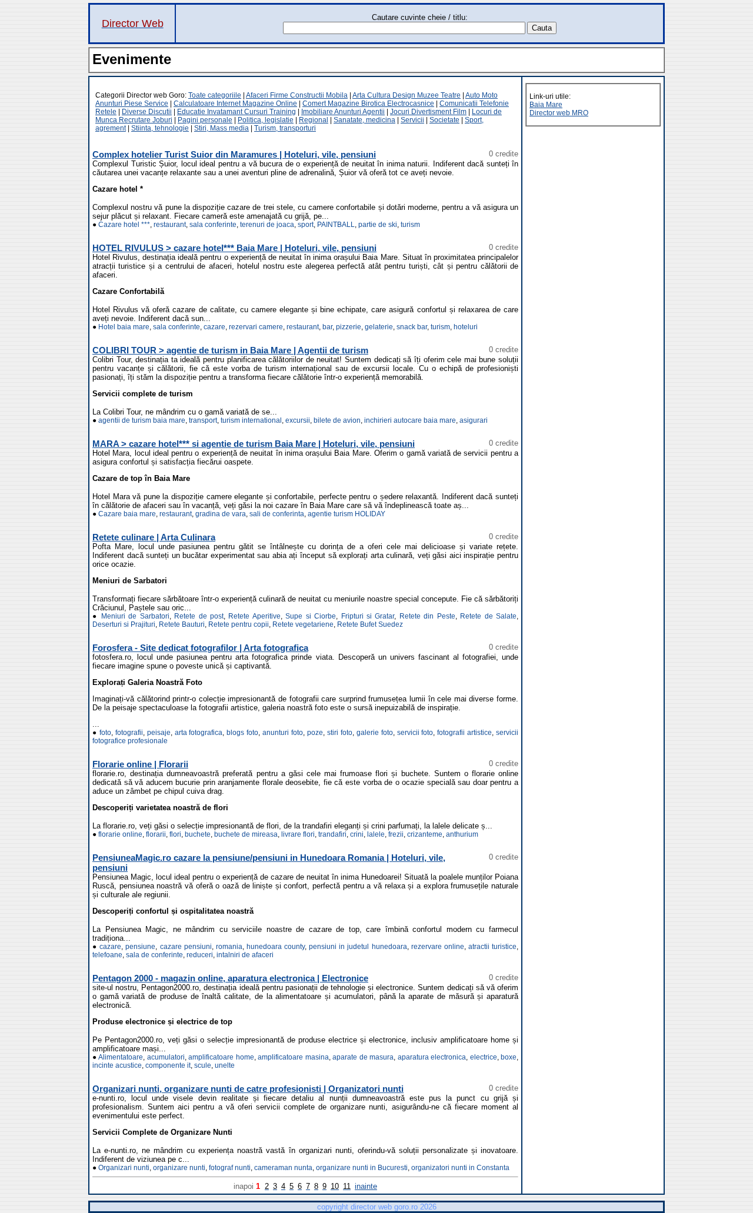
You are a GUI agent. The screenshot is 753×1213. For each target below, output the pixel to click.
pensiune (140, 947)
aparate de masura (363, 1057)
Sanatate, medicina (364, 120)
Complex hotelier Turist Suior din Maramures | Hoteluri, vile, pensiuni (234, 154)
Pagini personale (205, 120)
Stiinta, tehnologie (160, 128)
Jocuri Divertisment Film (428, 112)
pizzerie (348, 327)
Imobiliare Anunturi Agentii (343, 112)
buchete (198, 834)
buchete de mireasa (246, 834)
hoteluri (466, 327)
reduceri (199, 955)
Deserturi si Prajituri (123, 624)
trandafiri (332, 834)
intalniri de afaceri (245, 955)
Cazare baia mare (127, 514)
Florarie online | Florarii (140, 764)
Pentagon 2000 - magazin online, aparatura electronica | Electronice (230, 978)
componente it (168, 1065)
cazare (214, 327)
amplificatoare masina (293, 1057)
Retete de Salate (488, 616)
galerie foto (374, 733)
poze (315, 733)
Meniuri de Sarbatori (135, 616)
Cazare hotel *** (124, 224)
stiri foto (339, 733)
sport (306, 224)
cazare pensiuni (186, 947)
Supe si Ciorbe (310, 616)
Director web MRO (558, 113)
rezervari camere (256, 327)
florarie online (120, 834)
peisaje (159, 733)
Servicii (412, 120)
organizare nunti (179, 1168)
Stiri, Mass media (221, 128)
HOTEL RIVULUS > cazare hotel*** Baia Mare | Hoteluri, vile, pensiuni (234, 248)
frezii (396, 834)
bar (327, 327)
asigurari (473, 420)
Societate (444, 120)
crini (357, 834)
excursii (297, 420)
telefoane (107, 955)
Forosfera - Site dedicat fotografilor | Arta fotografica (200, 648)
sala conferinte (212, 224)
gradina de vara (220, 514)
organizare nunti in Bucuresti (362, 1168)
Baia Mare (545, 105)
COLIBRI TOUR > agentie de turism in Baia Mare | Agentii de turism (230, 350)
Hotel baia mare (123, 327)
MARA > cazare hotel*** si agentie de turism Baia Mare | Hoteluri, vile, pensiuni (253, 444)
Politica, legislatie (266, 120)
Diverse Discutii (147, 112)
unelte (225, 1065)
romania (229, 947)
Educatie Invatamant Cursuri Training (236, 112)
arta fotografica (199, 733)
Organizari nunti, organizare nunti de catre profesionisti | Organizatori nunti (248, 1089)
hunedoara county (275, 947)
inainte (366, 1186)
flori (175, 834)
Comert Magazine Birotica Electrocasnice (368, 103)
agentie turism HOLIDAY (346, 514)
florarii (156, 834)
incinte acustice (117, 1065)
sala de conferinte (154, 955)
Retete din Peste (427, 616)
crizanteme (424, 834)
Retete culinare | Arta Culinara (153, 537)
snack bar (412, 327)
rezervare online (437, 947)
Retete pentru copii (238, 624)
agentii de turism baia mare (141, 420)
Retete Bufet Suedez (370, 624)
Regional (313, 120)
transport (203, 420)
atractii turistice (492, 947)
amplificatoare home (221, 1057)
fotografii (129, 733)
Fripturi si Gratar (368, 616)
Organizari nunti (123, 1168)
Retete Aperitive (254, 616)
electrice (483, 1057)
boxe (509, 1057)
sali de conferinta (276, 514)
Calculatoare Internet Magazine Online (235, 103)
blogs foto (242, 733)
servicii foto (415, 733)
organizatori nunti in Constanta (460, 1168)
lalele (376, 834)
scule (202, 1065)
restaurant (170, 224)
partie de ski (377, 224)
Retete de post (199, 616)
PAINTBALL (336, 224)
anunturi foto (282, 733)
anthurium (462, 834)
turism (410, 224)
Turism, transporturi (285, 128)
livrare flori (298, 834)
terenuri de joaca (267, 224)
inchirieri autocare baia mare (410, 420)
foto (105, 733)
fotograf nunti (230, 1168)
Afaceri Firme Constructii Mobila (297, 95)
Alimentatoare (120, 1057)
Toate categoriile (214, 95)
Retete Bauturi (182, 624)
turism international (251, 420)
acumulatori (166, 1057)
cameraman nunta (283, 1168)
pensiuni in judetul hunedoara (358, 947)
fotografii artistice (464, 733)
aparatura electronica (432, 1057)
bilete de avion (337, 420)
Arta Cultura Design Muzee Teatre (406, 95)
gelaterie (379, 327)
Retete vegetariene (303, 624)
